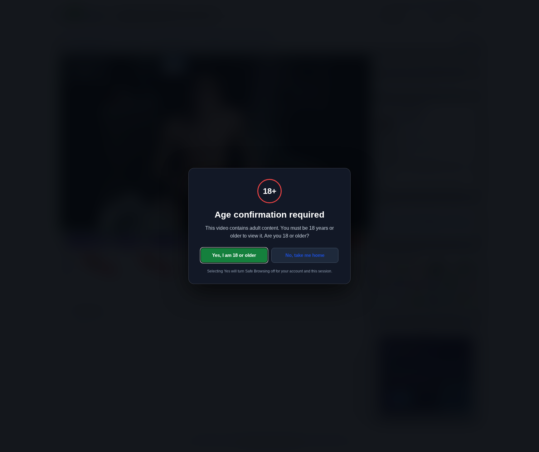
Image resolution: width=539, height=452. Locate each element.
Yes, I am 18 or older (234, 255)
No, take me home (304, 255)
